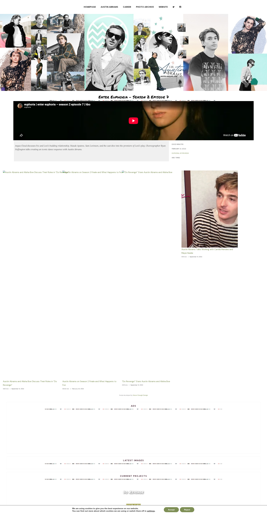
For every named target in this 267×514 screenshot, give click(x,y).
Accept (171, 510)
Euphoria (175, 153)
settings (151, 511)
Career (127, 6)
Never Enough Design (140, 395)
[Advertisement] (133, 430)
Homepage (90, 6)
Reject (187, 510)
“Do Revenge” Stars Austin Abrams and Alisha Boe (146, 381)
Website (163, 6)
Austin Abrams (109, 6)
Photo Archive (145, 6)
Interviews (184, 153)
